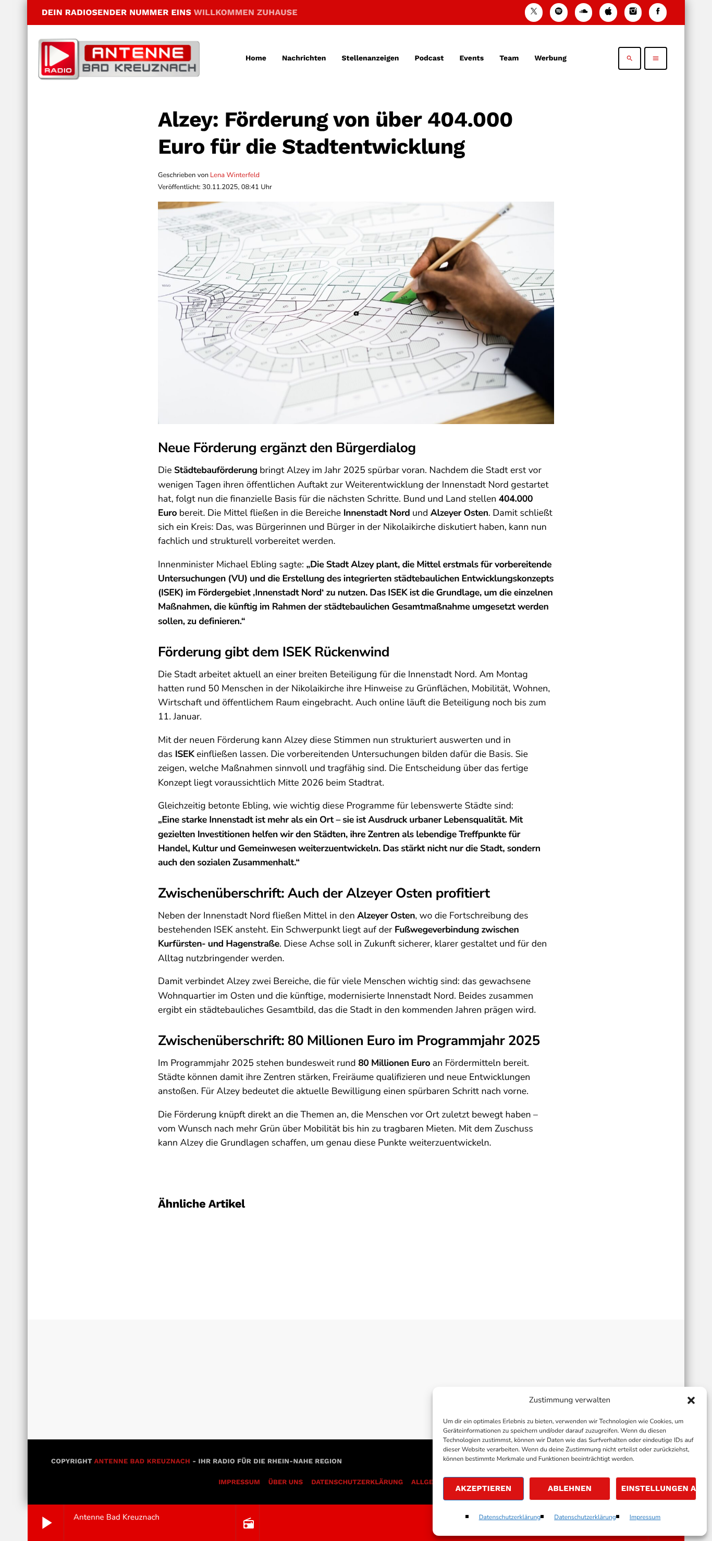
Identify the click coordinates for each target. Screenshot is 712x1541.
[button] (691, 1400)
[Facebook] (658, 12)
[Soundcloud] (584, 12)
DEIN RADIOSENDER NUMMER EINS (170, 12)
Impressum (645, 1517)
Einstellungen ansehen (658, 1488)
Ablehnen (570, 1488)
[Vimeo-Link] (119, 58)
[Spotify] (559, 12)
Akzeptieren (484, 1488)
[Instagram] (633, 12)
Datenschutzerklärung (510, 1517)
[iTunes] (608, 12)
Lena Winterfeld (235, 175)
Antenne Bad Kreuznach (142, 1461)
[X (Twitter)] (534, 12)
